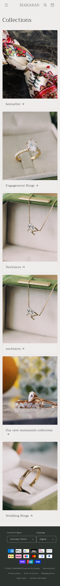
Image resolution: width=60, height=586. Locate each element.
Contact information (38, 578)
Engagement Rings (20, 186)
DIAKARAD (17, 568)
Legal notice (21, 578)
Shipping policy (48, 573)
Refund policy (49, 568)
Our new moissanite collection (29, 430)
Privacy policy (14, 573)
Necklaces (13, 267)
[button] (6, 5)
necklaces (13, 349)
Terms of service (31, 573)
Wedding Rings (17, 516)
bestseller (13, 104)
